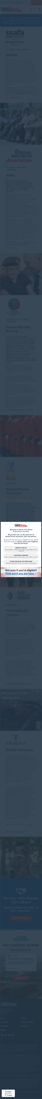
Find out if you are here (20, 573)
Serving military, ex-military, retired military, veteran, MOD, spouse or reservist (21, 549)
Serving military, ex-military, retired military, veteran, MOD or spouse (21, 556)
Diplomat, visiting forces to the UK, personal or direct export (21, 562)
